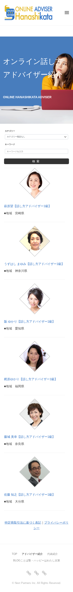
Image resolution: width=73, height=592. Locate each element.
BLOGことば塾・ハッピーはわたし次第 (36, 560)
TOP (14, 553)
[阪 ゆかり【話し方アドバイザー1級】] (34, 299)
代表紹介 (52, 553)
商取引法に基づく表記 (26, 522)
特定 (8, 522)
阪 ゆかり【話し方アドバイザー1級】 (29, 321)
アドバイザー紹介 (32, 553)
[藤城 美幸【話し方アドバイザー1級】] (34, 414)
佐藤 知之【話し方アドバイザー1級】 (29, 494)
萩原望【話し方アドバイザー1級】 (27, 206)
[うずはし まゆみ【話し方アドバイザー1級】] (34, 241)
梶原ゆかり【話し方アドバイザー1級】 (30, 379)
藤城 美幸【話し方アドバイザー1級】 (29, 436)
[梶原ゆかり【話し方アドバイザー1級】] (34, 356)
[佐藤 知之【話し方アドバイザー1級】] (34, 472)
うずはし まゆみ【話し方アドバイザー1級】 (34, 264)
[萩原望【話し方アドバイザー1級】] (34, 183)
